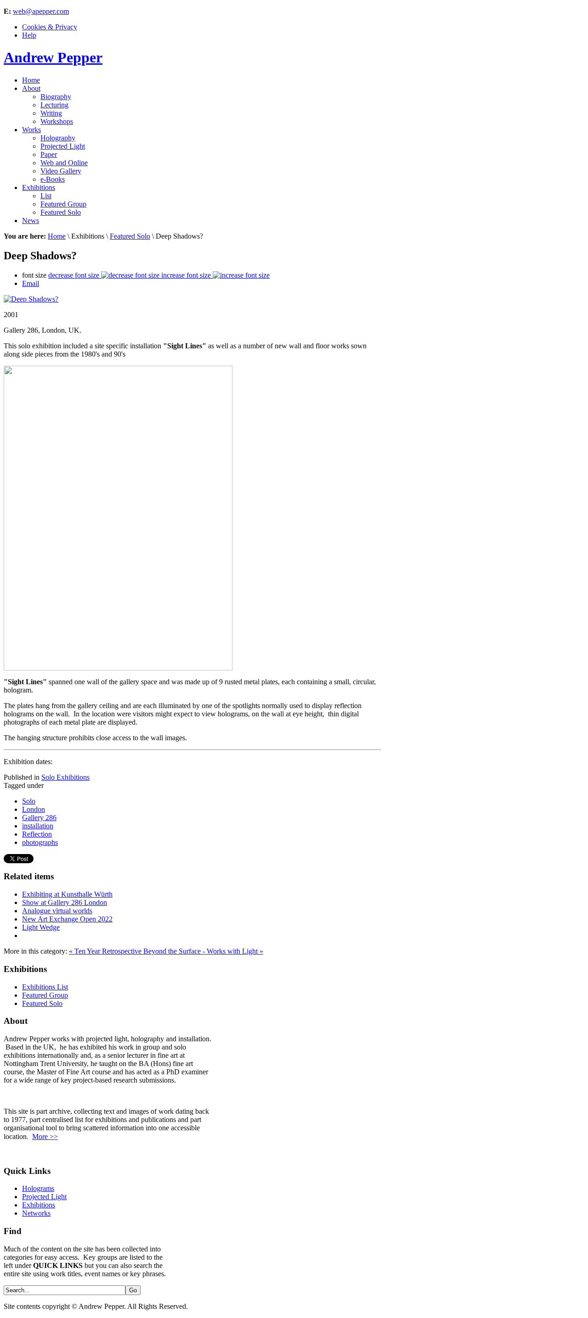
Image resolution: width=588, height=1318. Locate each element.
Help (29, 35)
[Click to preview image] (31, 299)
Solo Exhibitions (65, 777)
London (33, 809)
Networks (36, 1213)
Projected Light (44, 1197)
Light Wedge (41, 927)
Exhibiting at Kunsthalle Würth (67, 894)
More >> (45, 1136)
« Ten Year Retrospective (106, 951)
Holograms (38, 1188)
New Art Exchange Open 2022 (67, 919)
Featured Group (45, 995)
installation (37, 826)
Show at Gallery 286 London (64, 902)
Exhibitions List (45, 987)
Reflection (37, 834)
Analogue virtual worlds (57, 911)
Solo (28, 801)
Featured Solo (130, 236)
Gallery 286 (39, 817)
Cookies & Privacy (49, 27)
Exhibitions (38, 1205)
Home (57, 236)
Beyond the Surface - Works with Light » (203, 951)
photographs (40, 842)
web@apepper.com (41, 11)
